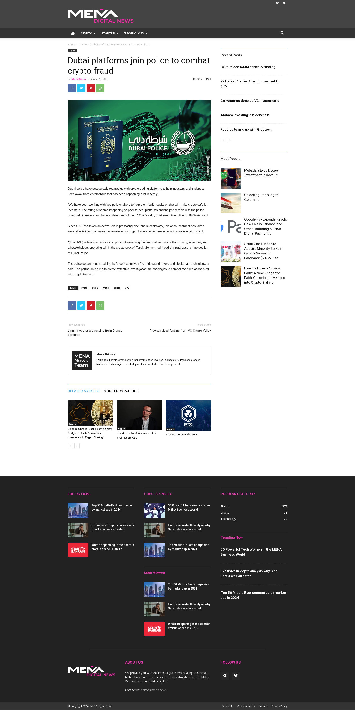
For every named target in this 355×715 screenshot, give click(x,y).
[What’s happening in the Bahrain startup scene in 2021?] (78, 550)
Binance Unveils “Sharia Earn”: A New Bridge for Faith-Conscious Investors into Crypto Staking (90, 433)
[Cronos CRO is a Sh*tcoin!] (188, 415)
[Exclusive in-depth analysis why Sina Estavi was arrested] (78, 530)
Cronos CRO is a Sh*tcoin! (182, 434)
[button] (282, 34)
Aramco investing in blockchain (245, 115)
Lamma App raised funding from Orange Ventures (95, 333)
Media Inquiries (246, 706)
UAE (127, 287)
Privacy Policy (279, 706)
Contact (263, 706)
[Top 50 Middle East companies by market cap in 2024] (78, 510)
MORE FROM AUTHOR (121, 391)
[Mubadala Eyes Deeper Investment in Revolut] (231, 178)
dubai (95, 287)
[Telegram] (277, 3)
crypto (84, 287)
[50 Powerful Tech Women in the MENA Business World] (154, 510)
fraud (106, 287)
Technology (134, 33)
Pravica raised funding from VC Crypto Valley (180, 330)
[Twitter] (284, 3)
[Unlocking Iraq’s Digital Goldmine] (231, 203)
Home (71, 44)
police (117, 287)
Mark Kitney (78, 78)
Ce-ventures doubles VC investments (250, 101)
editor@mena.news (154, 690)
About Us (227, 706)
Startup (108, 33)
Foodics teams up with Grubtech (246, 129)
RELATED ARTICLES (84, 391)
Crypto (86, 33)
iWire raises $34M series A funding (248, 67)
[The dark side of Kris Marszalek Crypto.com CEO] (139, 415)
